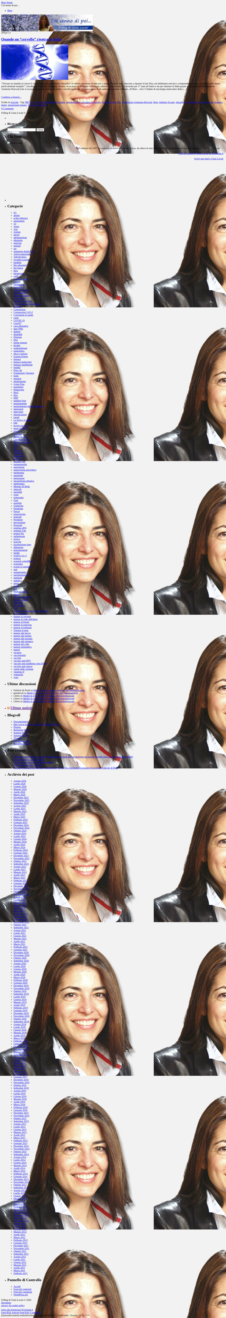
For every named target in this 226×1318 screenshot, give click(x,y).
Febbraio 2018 (21, 1041)
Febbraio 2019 (21, 1007)
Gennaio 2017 (20, 1077)
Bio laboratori (20, 265)
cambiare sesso (21, 279)
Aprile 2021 (19, 941)
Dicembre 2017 (21, 1046)
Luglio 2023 (20, 869)
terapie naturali (21, 600)
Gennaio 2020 (20, 983)
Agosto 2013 (20, 1190)
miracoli (17, 489)
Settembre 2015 (21, 1121)
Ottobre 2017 (20, 1052)
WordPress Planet (22, 743)
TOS (16, 608)
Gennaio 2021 (20, 949)
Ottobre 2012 (20, 1218)
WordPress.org (21, 1294)
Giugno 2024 (20, 839)
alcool (16, 234)
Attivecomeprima (22, 254)
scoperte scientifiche (23, 561)
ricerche (14, 102)
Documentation (21, 721)
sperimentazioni (21, 575)
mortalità (18, 492)
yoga (16, 677)
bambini (17, 262)
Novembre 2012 (21, 1215)
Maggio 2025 (20, 811)
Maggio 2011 (20, 1265)
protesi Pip (19, 533)
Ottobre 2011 (20, 1251)
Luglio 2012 (20, 1226)
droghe (17, 345)
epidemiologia (20, 348)
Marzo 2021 (19, 944)
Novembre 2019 (21, 988)
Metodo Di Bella (22, 486)
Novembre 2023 (21, 858)
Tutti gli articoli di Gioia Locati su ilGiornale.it (200, 153)
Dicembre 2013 (21, 1179)
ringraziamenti (20, 550)
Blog (9, 10)
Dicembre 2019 (21, 985)
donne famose (20, 342)
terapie (17, 594)
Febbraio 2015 (21, 1140)
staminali (18, 577)
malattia (17, 459)
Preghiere (18, 519)
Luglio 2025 (20, 808)
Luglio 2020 (20, 966)
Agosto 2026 (20, 781)
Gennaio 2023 (20, 883)
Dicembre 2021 (21, 919)
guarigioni (18, 387)
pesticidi (18, 517)
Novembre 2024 (21, 828)
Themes (17, 738)
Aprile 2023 (19, 875)
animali (17, 246)
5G (15, 212)
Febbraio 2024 (21, 850)
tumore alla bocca (22, 633)
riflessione (18, 547)
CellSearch (19, 287)
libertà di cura (20, 436)
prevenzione (19, 522)
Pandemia (18, 508)
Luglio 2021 (20, 933)
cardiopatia (19, 284)
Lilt (15, 447)
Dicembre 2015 (21, 1113)
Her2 (16, 392)
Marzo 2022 (19, 911)
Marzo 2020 (19, 977)
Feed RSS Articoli (10, 1312)
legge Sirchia (20, 428)
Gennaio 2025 (20, 822)
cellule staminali (21, 290)
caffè (16, 276)
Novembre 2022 (21, 889)
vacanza (17, 652)
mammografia (20, 464)
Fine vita (18, 370)
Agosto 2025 (20, 806)
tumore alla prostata (23, 638)
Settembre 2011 (21, 1254)
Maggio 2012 (20, 1232)
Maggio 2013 (20, 1198)
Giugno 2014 (20, 1162)
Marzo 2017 (19, 1071)
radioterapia (19, 536)
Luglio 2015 (20, 1126)
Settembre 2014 (21, 1154)
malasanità (19, 456)
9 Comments (7, 108)
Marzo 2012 (19, 1237)
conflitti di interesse (23, 301)
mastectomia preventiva (25, 470)
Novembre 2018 (21, 1016)
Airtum (17, 232)
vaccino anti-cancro (23, 666)
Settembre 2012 (21, 1220)
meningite (18, 475)
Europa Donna (21, 356)
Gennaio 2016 (20, 1110)
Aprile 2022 (19, 908)
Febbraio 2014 (21, 1173)
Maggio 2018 (20, 1032)
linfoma (17, 450)
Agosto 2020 (20, 963)
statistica (18, 580)
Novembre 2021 (21, 922)
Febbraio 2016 (21, 1107)
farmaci (17, 359)
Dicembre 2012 (21, 1212)
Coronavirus (20, 309)
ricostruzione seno (22, 544)
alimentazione (20, 237)
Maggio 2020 (20, 972)
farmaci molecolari (23, 362)
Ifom (155, 102)
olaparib (180, 102)
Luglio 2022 (20, 900)
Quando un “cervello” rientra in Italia (31, 39)
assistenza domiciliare (24, 251)
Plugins (17, 727)
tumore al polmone (23, 627)
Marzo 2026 (19, 794)
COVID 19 (19, 320)
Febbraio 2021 (21, 947)
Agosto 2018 (20, 1024)
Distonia (18, 337)
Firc (119, 102)
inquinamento (20, 403)
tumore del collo (21, 644)
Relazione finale (21, 730)
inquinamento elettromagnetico (28, 406)
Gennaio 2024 (20, 853)
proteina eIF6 (20, 528)
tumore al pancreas (23, 624)
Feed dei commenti (23, 1292)
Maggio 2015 (20, 1132)
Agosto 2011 (20, 1256)
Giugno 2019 (20, 999)
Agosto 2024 (20, 833)
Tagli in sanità (20, 591)
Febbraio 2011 (21, 1273)
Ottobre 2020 (20, 958)
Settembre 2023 (21, 864)
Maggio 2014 (20, 1165)
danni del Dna (109, 102)
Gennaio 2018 (20, 1043)
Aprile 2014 (19, 1168)
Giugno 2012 (20, 1229)
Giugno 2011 (20, 1262)
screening (18, 564)
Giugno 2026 (20, 786)
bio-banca (18, 268)
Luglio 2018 (20, 1027)
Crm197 (18, 323)
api (15, 248)
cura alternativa (21, 326)
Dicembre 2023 (21, 855)
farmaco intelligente (23, 364)
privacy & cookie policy (13, 1305)
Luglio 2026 (20, 783)
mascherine (19, 467)
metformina (19, 483)
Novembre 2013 (21, 1182)
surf (15, 589)
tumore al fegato (21, 622)
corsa (16, 317)
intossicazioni (20, 414)
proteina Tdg (20, 530)
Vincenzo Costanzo (37, 105)
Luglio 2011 (19, 1259)
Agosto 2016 (20, 1090)
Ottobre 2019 (20, 991)
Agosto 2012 (20, 1223)
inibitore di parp (166, 102)
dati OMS (18, 329)
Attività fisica (20, 257)
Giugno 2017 (20, 1063)
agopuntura (19, 221)
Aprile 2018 (19, 1035)
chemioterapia (72, 102)
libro (16, 445)
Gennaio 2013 (20, 1209)
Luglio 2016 (20, 1093)
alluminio (18, 240)
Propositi (18, 525)
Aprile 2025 (19, 814)
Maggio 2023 (20, 872)
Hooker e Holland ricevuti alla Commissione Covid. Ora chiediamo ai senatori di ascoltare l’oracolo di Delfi (66, 768)
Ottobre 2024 (20, 830)
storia (16, 583)
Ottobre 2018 (20, 1019)
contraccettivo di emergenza (27, 304)
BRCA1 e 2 (31, 102)
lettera (16, 431)
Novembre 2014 (21, 1149)
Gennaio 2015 (20, 1143)
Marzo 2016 (19, 1104)
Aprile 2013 (19, 1201)
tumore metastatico (23, 647)
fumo (16, 376)
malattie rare (19, 461)
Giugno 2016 (20, 1096)
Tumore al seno (21, 630)
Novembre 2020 (21, 955)
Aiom (16, 226)
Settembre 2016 (21, 1088)
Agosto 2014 (20, 1157)
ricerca (17, 539)
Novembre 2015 (21, 1115)
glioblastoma (20, 381)
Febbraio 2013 (21, 1207)
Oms (16, 500)
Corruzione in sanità (23, 315)
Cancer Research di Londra (51, 102)
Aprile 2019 (19, 1005)
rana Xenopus (206, 102)
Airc (16, 229)
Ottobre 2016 (20, 1085)
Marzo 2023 (19, 877)
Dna (16, 340)
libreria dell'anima (22, 442)
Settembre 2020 (21, 960)
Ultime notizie (21, 708)
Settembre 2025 (21, 803)
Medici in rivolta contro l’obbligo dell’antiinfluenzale (59, 690)
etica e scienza (20, 353)
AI (15, 223)
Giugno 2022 (20, 902)
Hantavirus (19, 389)
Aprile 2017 (19, 1068)
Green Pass (19, 384)
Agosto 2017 (20, 1057)
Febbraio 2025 (21, 819)
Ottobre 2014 (20, 1151)
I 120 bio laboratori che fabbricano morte (33, 762)
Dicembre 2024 (21, 825)
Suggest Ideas (20, 732)
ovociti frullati (191, 102)
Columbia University (91, 102)
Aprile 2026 (19, 792)
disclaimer (6, 1302)
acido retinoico (21, 218)
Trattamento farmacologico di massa (31, 611)
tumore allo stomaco (23, 641)
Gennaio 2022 (20, 916)
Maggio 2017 (20, 1066)
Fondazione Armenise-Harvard (137, 102)
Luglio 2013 (20, 1193)
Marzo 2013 (19, 1204)
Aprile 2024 (19, 844)
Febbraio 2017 (21, 1074)
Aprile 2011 (19, 1268)
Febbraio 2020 (21, 980)
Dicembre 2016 (21, 1079)
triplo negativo (21, 613)
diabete (17, 331)
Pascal (17, 511)
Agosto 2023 (20, 866)
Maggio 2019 (20, 1002)
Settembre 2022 (21, 894)
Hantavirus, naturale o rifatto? (28, 765)
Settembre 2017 (21, 1055)
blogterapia (19, 273)
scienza (17, 558)
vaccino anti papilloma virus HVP (30, 663)
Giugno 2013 (20, 1196)
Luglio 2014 (20, 1160)
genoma (17, 378)
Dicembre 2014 (21, 1146)
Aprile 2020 (19, 974)
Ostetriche (18, 506)
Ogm (16, 494)
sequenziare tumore (17, 105)
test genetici (19, 605)
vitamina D (19, 672)
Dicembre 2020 (21, 952)
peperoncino (20, 514)
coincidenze (19, 298)
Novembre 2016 (21, 1082)
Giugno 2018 (20, 1030)
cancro (17, 281)
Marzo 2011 (19, 1270)
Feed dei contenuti (22, 1289)
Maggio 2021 (20, 938)
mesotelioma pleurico (24, 481)
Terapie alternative (22, 597)
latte (16, 423)
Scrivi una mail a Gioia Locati (208, 158)
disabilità (18, 334)
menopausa (19, 478)
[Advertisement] (30, 182)
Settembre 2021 (21, 927)
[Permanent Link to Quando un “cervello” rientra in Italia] (34, 79)
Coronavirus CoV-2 (23, 312)
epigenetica (19, 351)
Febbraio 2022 (21, 913)
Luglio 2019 (20, 996)
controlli (18, 306)
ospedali (18, 503)
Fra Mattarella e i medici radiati (29, 759)
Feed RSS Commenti (30, 1312)
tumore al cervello (22, 616)
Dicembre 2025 (21, 797)
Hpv (16, 395)
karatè (16, 417)
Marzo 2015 (19, 1137)
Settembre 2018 (21, 1021)
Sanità (17, 553)
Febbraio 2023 (21, 880)
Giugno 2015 (20, 1129)
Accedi (17, 1286)
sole (15, 569)
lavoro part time (21, 425)
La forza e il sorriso (23, 420)
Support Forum (21, 735)
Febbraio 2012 (21, 1240)
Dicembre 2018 (21, 1013)
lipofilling (18, 453)
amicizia (18, 243)
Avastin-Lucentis (22, 259)
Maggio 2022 (20, 905)
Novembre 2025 (21, 800)
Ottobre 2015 (20, 1118)
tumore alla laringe (23, 636)
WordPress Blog (21, 741)
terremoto (18, 602)
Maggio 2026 (20, 789)
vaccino (17, 658)
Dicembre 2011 (21, 1245)
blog (16, 270)
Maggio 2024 (20, 842)
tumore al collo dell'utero (26, 619)
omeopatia (19, 497)
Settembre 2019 (21, 994)
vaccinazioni (20, 655)
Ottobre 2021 (20, 924)
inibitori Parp (20, 400)
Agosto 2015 (20, 1124)
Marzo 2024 (19, 847)
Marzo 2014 (19, 1171)
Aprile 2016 (19, 1102)
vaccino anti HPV (22, 660)
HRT (16, 398)
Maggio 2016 (20, 1099)
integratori (18, 409)
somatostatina (20, 572)
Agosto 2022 (20, 897)
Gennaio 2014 (20, 1176)
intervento (18, 411)
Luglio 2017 (20, 1060)
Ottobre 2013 (20, 1185)
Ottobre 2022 (20, 891)
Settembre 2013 (21, 1187)
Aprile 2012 (19, 1234)
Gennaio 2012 (20, 1243)
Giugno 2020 (20, 969)
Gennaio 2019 (20, 1010)
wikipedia (18, 674)
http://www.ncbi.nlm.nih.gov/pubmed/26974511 (37, 724)
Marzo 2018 (19, 1038)
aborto (17, 215)
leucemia (18, 434)
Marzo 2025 (19, 817)
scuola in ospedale (22, 566)
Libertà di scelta (21, 439)
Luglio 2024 (20, 836)
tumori (17, 649)
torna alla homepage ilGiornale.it (17, 1309)
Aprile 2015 (19, 1135)
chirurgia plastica (22, 295)
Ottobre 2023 (20, 861)
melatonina (19, 472)
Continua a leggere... (11, 97)
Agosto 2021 (20, 930)
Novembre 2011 (21, 1248)
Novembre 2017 (21, 1049)
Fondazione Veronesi (24, 373)
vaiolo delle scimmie (23, 669)
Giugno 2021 (20, 936)
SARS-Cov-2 (20, 555)
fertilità (17, 367)
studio (16, 586)
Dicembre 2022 (21, 886)
